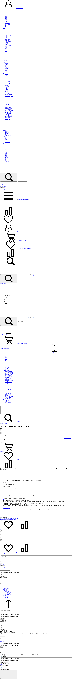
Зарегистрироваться (4, 662)
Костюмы (6, 42)
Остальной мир (5, 157)
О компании (7, 596)
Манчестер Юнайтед (8, 125)
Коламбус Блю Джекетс (9, 115)
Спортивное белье (8, 41)
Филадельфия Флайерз (9, 102)
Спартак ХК (7, 89)
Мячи (6, 51)
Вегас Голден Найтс (8, 116)
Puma (6, 17)
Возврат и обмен (8, 170)
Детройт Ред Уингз (8, 97)
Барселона (6, 133)
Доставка (4, 475)
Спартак (6, 64)
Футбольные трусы (8, 36)
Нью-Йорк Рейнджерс (9, 96)
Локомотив (7, 67)
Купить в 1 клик (3, 451)
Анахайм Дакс (7, 119)
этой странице (27, 498)
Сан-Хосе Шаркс (8, 104)
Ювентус (6, 141)
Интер (6, 138)
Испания (4, 130)
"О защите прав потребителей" (32, 513)
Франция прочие (8, 150)
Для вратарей (7, 39)
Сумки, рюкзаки (8, 402)
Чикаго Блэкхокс (8, 98)
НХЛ (3, 92)
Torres (6, 19)
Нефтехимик (7, 84)
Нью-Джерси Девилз (8, 377)
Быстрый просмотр (3, 529)
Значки (6, 155)
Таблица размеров (8, 171)
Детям (6, 401)
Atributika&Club (7, 24)
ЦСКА (6, 65)
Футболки (6, 47)
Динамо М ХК (7, 81)
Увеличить (18, 421)
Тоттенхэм (7, 128)
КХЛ (3, 73)
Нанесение (5, 56)
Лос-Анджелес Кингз (9, 103)
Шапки (6, 50)
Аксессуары (7, 54)
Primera (6, 12)
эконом (6, 27)
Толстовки (7, 43)
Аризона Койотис (8, 394)
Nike (5, 25)
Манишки (6, 52)
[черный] (4, 435)
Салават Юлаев (7, 85)
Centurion (6, 13)
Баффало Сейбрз (8, 112)
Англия (5, 303)
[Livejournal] (1, 651)
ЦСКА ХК (7, 91)
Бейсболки (7, 49)
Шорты (6, 48)
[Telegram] (31, 275)
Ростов (6, 70)
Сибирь (6, 87)
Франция (4, 147)
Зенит (6, 66)
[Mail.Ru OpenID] (2, 651)
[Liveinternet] (4, 651)
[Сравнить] (25, 528)
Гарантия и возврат (6, 476)
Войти (17, 231)
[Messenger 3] (34, 275)
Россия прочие (7, 72)
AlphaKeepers (7, 23)
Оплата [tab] (4, 489)
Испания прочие (8, 135)
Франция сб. (7, 148)
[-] (3, 436)
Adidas (6, 16)
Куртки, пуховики (8, 45)
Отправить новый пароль (5, 669)
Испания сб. (7, 131)
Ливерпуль (7, 123)
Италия (4, 136)
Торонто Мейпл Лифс (9, 376)
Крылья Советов (8, 69)
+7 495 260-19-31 (3, 184)
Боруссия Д (7, 145)
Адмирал (6, 77)
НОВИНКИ (5, 60)
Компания (4, 595)
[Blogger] (5, 651)
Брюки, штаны (7, 44)
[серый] (4, 533)
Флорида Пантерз (8, 107)
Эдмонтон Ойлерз (8, 111)
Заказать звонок (5, 335)
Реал (5, 134)
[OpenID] (7, 651)
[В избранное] (8, 528)
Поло (6, 46)
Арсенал (6, 127)
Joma (5, 14)
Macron (6, 11)
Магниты (6, 160)
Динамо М (7, 68)
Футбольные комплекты (9, 38)
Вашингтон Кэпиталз (9, 95)
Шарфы (6, 153)
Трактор (6, 90)
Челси (6, 126)
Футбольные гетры (8, 37)
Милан (6, 139)
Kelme (6, 15)
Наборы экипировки (8, 33)
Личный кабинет (19, 8)
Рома (6, 140)
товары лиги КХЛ (8, 75)
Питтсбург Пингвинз (8, 94)
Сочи (6, 88)
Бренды (4, 9)
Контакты (6, 166)
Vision (6, 20)
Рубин (6, 71)
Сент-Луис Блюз (8, 106)
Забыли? (2, 641)
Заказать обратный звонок (5, 585)
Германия (4, 143)
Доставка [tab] (4, 499)
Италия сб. (7, 137)
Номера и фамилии (8, 57)
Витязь (6, 80)
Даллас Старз (7, 117)
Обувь (4, 28)
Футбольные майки (8, 35)
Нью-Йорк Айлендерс (9, 110)
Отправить (2, 576)
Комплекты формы (8, 34)
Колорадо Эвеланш (8, 120)
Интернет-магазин (6, 167)
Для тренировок (8, 40)
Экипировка (5, 32)
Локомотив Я (7, 82)
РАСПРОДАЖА (5, 61)
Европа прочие (5, 151)
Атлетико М (7, 132)
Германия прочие (8, 146)
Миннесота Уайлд (8, 114)
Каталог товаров (3, 283)
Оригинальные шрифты (9, 58)
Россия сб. (6, 63)
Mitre (6, 22)
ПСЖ (6, 149)
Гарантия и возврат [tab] (6, 508)
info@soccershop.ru (3, 186)
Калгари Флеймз (8, 109)
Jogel (5, 10)
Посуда (6, 156)
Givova (6, 26)
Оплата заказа (7, 168)
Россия (4, 62)
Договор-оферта (5, 589)
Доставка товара (8, 169)
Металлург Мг (7, 83)
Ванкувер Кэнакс (8, 113)
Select (6, 18)
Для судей (6, 55)
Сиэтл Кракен (7, 118)
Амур (6, 79)
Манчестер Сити (8, 124)
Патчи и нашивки (8, 59)
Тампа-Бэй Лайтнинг (8, 105)
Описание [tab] (4, 478)
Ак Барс (6, 78)
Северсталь (7, 86)
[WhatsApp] (29, 275)
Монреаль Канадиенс (9, 100)
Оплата (4, 202)
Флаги (6, 154)
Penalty (6, 21)
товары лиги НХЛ (8, 93)
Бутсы (6, 29)
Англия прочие (7, 129)
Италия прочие (7, 142)
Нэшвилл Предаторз (8, 108)
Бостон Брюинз (7, 101)
